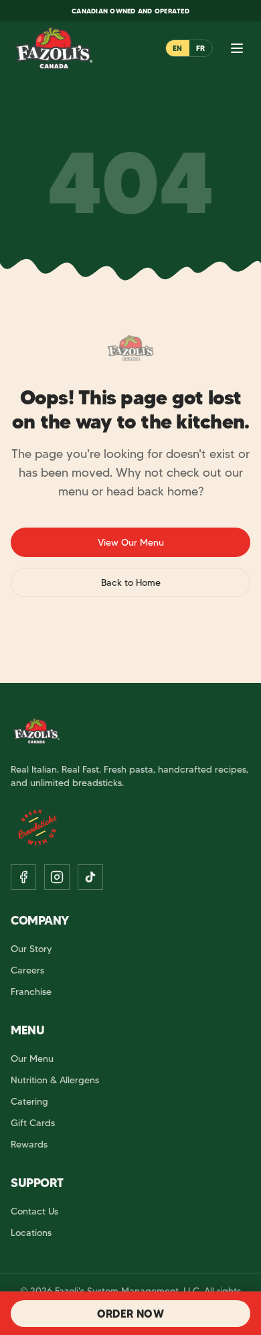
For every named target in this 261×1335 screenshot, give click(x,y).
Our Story (31, 949)
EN (178, 48)
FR (200, 48)
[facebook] (23, 877)
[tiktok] (90, 877)
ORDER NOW (131, 1313)
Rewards (29, 1144)
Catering (29, 1101)
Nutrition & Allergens (55, 1080)
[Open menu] (237, 48)
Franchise (31, 992)
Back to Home (131, 582)
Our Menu (32, 1058)
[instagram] (57, 877)
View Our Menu (131, 542)
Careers (27, 970)
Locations (31, 1233)
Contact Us (34, 1211)
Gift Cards (33, 1123)
